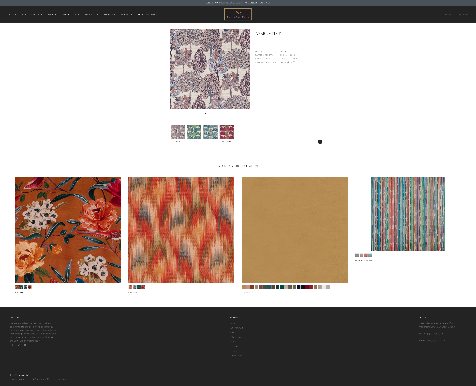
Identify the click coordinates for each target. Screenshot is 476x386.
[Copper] (252, 287)
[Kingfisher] (282, 287)
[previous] (8, 233)
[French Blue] (269, 287)
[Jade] (21, 287)
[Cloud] (361, 255)
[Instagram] (19, 345)
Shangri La (20, 292)
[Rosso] (29, 287)
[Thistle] (328, 287)
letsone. (63, 379)
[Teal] (370, 255)
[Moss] (294, 287)
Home (12, 14)
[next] (468, 233)
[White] (324, 287)
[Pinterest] (25, 345)
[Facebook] (13, 345)
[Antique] (17, 287)
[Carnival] (134, 287)
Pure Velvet (248, 292)
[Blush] (248, 287)
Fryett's (126, 14)
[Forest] (265, 287)
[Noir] (303, 287)
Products (91, 14)
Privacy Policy (17, 379)
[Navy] (25, 287)
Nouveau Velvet (363, 260)
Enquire (109, 14)
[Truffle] (315, 287)
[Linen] (286, 287)
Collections (70, 14)
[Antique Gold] (244, 287)
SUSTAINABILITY (32, 14)
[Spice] (143, 287)
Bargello (133, 292)
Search (463, 14)
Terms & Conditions (35, 379)
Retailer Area (147, 14)
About (52, 14)
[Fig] (261, 287)
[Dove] (256, 287)
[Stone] (320, 287)
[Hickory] (273, 287)
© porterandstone (19, 375)
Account (450, 14)
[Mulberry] (366, 255)
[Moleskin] (290, 287)
